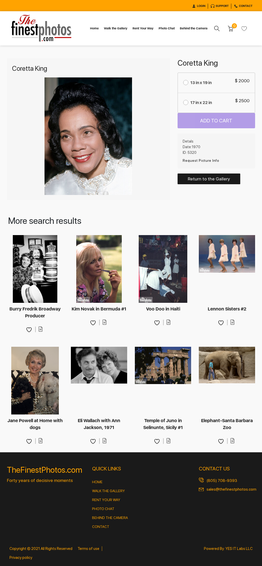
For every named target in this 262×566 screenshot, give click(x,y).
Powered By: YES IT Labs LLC (228, 548)
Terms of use (88, 548)
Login (201, 6)
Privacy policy (20, 557)
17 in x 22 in (201, 102)
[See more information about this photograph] (41, 329)
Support (222, 6)
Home (94, 28)
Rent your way (106, 500)
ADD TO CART (216, 121)
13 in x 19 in (201, 82)
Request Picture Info (201, 160)
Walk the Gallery (115, 28)
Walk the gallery (108, 491)
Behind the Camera (194, 28)
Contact (246, 6)
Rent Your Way (143, 28)
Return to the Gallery (209, 178)
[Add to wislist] (30, 329)
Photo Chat (167, 28)
